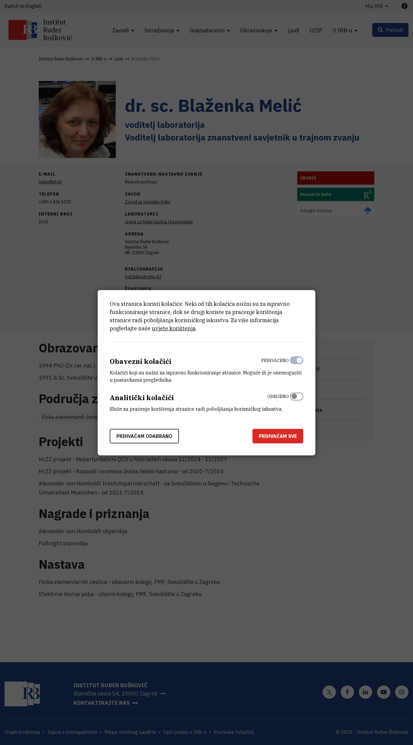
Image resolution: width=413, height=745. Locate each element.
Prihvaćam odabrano (144, 436)
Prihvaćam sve (278, 436)
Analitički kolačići (142, 397)
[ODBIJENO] (296, 401)
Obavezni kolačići (140, 361)
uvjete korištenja (174, 328)
